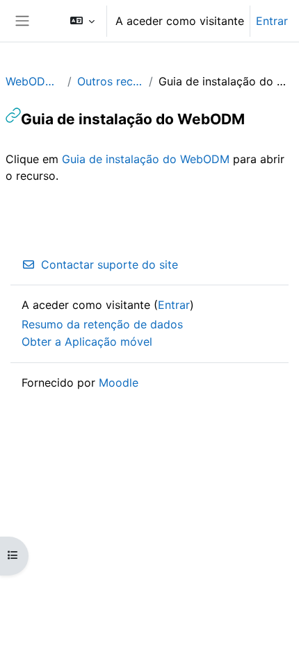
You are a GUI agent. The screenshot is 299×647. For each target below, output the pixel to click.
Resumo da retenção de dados (102, 324)
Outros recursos (110, 81)
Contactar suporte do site (109, 264)
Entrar (272, 21)
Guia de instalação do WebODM (145, 159)
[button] (82, 21)
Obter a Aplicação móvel (87, 341)
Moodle (118, 382)
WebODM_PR (34, 81)
